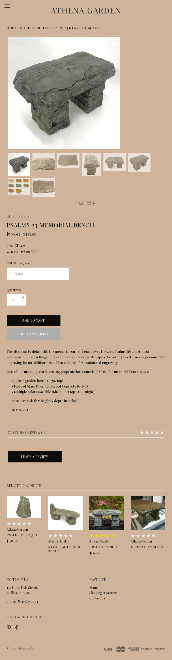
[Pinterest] (9, 627)
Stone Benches (34, 28)
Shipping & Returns (103, 593)
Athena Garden (86, 10)
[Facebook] (16, 627)
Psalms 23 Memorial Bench (75, 28)
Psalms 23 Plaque (22, 535)
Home (12, 28)
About (93, 588)
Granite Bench (103, 547)
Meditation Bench (148, 547)
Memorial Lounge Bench (65, 549)
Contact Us (97, 598)
